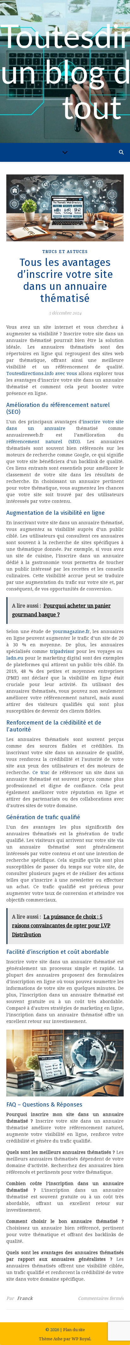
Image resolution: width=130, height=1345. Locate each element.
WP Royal (81, 1338)
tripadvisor (62, 651)
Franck (25, 1298)
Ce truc (40, 772)
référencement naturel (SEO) (43, 441)
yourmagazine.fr (71, 631)
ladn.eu (14, 658)
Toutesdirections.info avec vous (41, 373)
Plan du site (74, 1329)
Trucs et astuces (65, 252)
